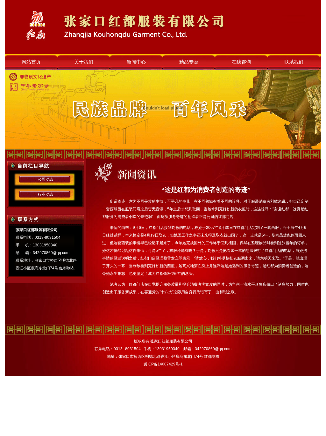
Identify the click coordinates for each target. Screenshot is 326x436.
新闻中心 (136, 61)
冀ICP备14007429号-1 (163, 364)
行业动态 (45, 194)
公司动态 (45, 179)
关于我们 (83, 61)
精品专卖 (188, 61)
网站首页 (31, 61)
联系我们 (293, 61)
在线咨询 (241, 61)
